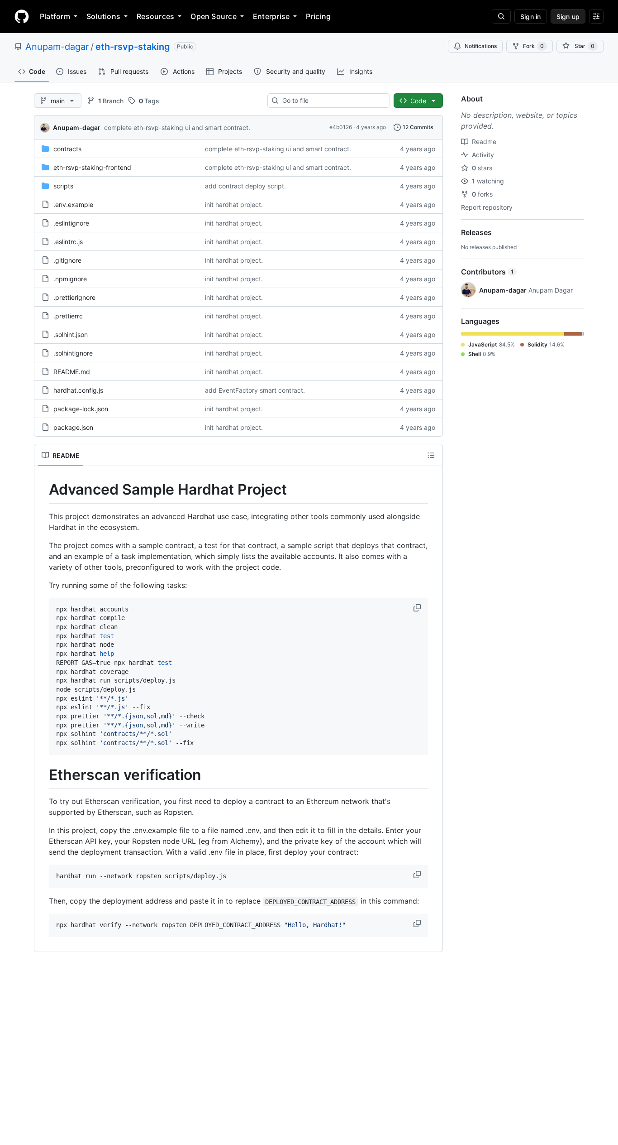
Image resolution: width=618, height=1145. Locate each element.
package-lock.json (80, 409)
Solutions (103, 16)
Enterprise (271, 16)
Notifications (481, 46)
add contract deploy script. (245, 186)
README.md (71, 371)
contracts (67, 149)
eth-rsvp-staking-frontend (92, 167)
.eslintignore (71, 223)
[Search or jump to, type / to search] (501, 16)
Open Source (213, 16)
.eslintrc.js (68, 241)
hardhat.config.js (78, 390)
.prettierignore (74, 297)
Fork (533, 46)
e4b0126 (340, 127)
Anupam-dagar (57, 46)
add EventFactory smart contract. (255, 390)
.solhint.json (70, 334)
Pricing (318, 16)
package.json (73, 427)
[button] (418, 607)
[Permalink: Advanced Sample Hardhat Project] (42, 489)
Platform (55, 16)
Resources (155, 16)
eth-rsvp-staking (132, 46)
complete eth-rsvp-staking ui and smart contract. (177, 127)
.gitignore (67, 260)
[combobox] (332, 100)
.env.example (73, 204)
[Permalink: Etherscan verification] (42, 775)
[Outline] (431, 455)
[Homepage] (21, 16)
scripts (63, 186)
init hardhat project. (234, 204)
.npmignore (70, 279)
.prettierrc (68, 316)
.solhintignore (73, 353)
